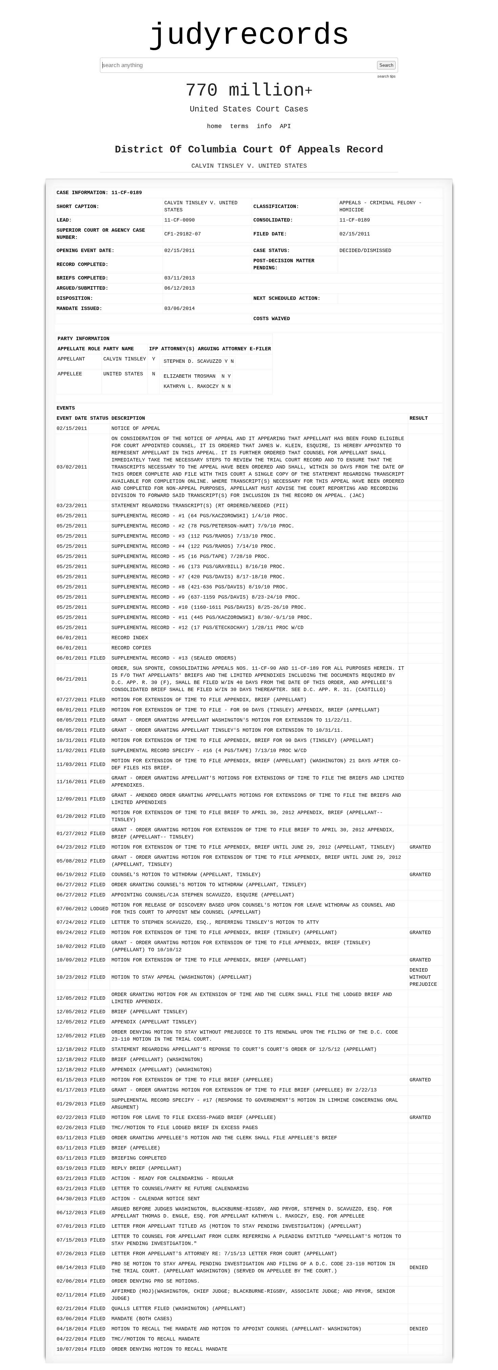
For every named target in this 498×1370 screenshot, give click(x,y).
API (285, 126)
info (264, 126)
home (214, 126)
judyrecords (249, 35)
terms (239, 126)
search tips (386, 76)
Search (386, 65)
